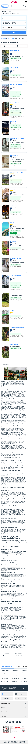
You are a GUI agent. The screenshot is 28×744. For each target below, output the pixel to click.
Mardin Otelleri (15, 675)
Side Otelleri (24, 670)
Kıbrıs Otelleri (25, 681)
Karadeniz (3, 381)
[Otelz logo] (14, 2)
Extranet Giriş (6, 694)
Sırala (9, 46)
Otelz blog (20, 694)
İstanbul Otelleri (5, 670)
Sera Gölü (7, 390)
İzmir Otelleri (5, 681)
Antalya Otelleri (5, 673)
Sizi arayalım (6, 698)
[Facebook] (7, 722)
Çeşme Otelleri (15, 670)
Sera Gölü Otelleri (7, 502)
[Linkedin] (17, 722)
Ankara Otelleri (15, 673)
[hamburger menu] (25, 2)
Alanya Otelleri (5, 675)
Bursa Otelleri (15, 681)
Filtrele (23, 46)
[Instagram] (10, 722)
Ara (14, 32)
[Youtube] (20, 722)
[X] (13, 722)
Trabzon (3, 382)
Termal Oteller (15, 6)
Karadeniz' (14, 382)
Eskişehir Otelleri (15, 678)
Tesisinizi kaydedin (22, 688)
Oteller (6, 6)
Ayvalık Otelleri (5, 678)
